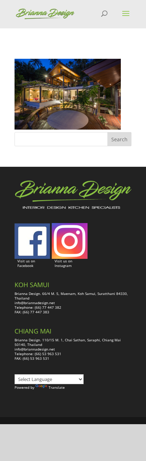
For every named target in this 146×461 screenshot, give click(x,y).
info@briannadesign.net (35, 302)
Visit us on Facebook (26, 263)
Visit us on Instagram (63, 263)
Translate (57, 387)
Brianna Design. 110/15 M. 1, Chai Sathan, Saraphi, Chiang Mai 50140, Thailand (68, 342)
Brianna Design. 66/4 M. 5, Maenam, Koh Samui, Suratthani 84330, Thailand (71, 296)
